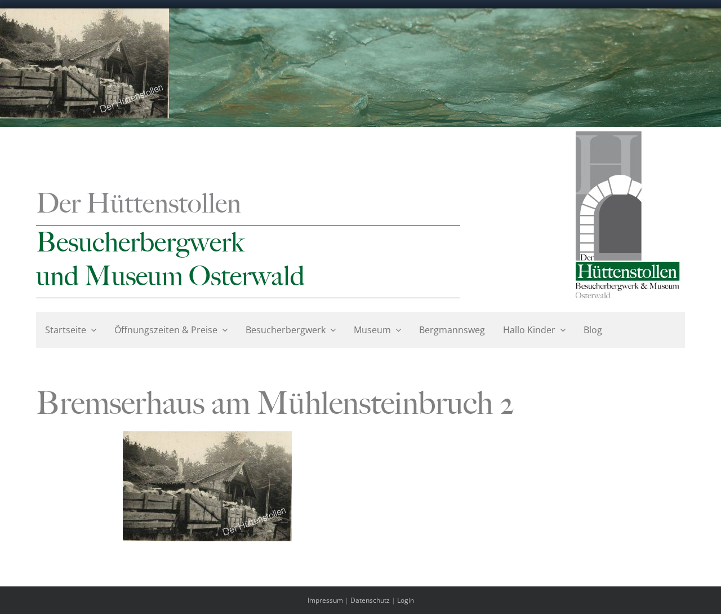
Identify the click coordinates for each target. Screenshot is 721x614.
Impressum (325, 600)
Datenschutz (370, 600)
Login (405, 600)
